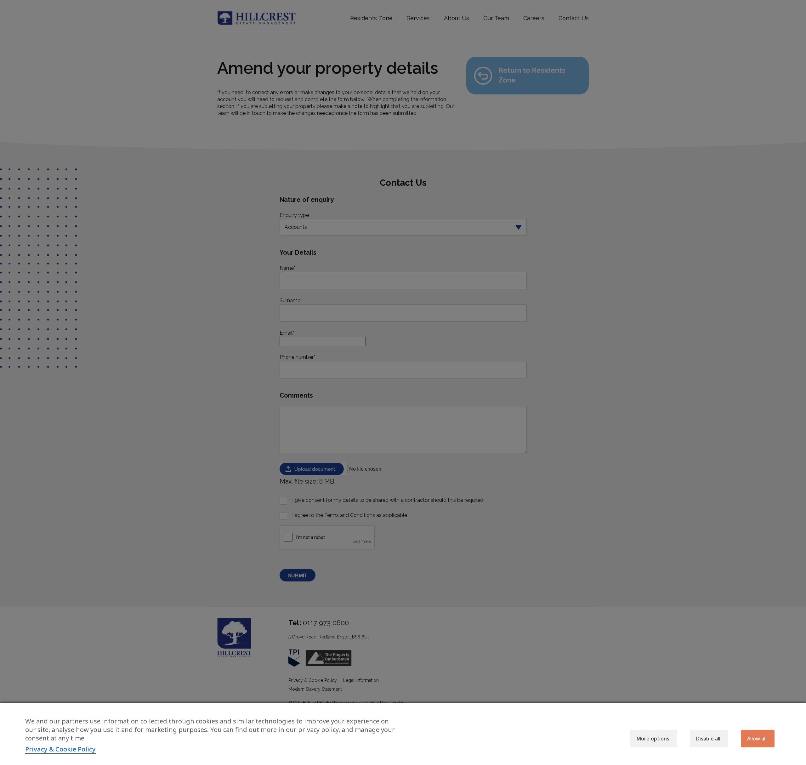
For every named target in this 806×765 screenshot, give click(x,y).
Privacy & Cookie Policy (60, 749)
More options (652, 738)
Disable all (708, 738)
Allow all (757, 738)
